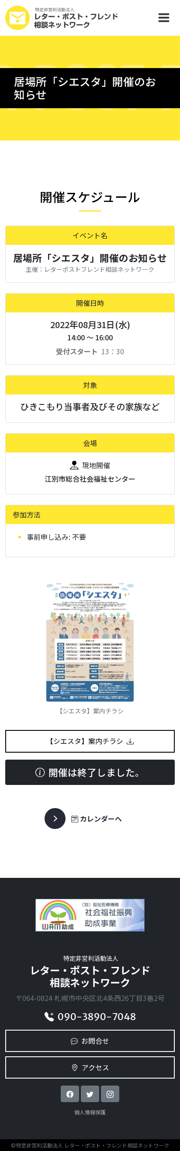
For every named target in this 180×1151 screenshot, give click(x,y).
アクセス (95, 1067)
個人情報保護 (90, 1112)
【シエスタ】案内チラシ (84, 741)
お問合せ (95, 1040)
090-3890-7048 (97, 1017)
